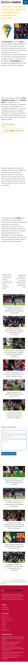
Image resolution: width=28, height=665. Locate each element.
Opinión (3, 628)
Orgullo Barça (5, 609)
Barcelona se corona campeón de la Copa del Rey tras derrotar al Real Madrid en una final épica (12, 648)
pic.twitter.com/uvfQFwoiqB (12, 128)
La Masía (3, 622)
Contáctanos (5, 607)
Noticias (3, 626)
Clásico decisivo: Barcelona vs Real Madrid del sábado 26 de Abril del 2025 (12, 653)
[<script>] (14, 81)
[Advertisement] (14, 81)
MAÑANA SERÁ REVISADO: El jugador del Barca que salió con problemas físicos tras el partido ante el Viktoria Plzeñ (21, 281)
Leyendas (4, 624)
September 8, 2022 (9, 133)
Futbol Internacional (6, 620)
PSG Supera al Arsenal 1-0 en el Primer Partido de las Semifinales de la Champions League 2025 (11, 643)
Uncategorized (5, 630)
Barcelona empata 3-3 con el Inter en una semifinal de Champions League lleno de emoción (12, 638)
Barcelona (4, 616)
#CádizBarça (9, 126)
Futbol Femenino (5, 618)
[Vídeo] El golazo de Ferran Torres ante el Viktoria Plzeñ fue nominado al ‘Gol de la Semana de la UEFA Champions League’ (7, 281)
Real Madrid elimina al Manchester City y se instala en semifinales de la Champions (12, 657)
